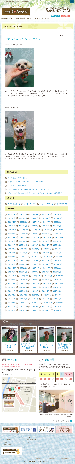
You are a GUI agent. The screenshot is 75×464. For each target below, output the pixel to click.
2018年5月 (57, 287)
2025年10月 (12, 222)
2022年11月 (12, 249)
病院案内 (6, 442)
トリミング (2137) (46, 204)
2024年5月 (34, 233)
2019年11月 (24, 276)
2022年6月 (12, 253)
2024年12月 (12, 230)
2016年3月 (12, 310)
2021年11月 (36, 256)
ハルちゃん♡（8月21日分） (18, 178)
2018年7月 (34, 287)
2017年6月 (12, 299)
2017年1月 (12, 302)
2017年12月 (57, 291)
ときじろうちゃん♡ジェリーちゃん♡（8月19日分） (26, 181)
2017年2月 (57, 299)
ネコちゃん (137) (14, 204)
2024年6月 (23, 233)
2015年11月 (58, 310)
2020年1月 (57, 272)
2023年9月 (12, 241)
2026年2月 (23, 218)
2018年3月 (23, 291)
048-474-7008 (6, 375)
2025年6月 (58, 222)
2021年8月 (12, 260)
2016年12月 (23, 302)
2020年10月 (12, 268)
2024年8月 (59, 230)
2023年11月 (47, 237)
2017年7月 (58, 295)
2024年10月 (36, 230)
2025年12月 (46, 218)
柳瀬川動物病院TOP (7, 18)
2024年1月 (23, 237)
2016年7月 (23, 306)
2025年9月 (24, 222)
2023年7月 (34, 241)
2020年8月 (35, 268)
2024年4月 (46, 233)
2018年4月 (12, 291)
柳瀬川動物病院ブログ (23, 18)
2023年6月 (46, 241)
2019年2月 (12, 283)
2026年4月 (57, 214)
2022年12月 (57, 245)
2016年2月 (23, 310)
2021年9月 (59, 256)
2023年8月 (23, 241)
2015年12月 (46, 310)
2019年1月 (23, 283)
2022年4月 (34, 253)
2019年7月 (12, 279)
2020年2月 (46, 272)
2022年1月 (12, 256)
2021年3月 (12, 264)
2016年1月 (34, 310)
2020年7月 (46, 268)
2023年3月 (23, 245)
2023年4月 (12, 245)
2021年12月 (23, 256)
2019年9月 (48, 276)
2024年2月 (12, 237)
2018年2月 (34, 291)
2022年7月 (58, 249)
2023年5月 (57, 241)
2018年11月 (47, 283)
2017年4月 (34, 299)
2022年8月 (47, 249)
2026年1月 (34, 218)
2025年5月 (12, 226)
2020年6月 (58, 268)
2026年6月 (34, 214)
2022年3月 (46, 253)
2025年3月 (34, 226)
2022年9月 (36, 249)
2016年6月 (34, 306)
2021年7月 (23, 260)
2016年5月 (46, 306)
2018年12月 (35, 283)
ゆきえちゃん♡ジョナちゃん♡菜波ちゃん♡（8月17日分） (29, 189)
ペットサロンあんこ (32, 439)
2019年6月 (23, 279)
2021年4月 (57, 260)
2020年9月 (24, 268)
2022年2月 (57, 253)
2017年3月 (46, 299)
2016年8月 (12, 306)
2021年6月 (34, 260)
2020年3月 (34, 272)
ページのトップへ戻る (60, 421)
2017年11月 (12, 295)
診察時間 (65, 16)
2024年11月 (24, 230)
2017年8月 (47, 295)
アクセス (54, 16)
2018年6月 (46, 287)
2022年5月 (23, 253)
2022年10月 (24, 249)
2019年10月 (36, 276)
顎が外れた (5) (62, 204)
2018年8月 (23, 287)
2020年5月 (12, 272)
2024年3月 (57, 233)
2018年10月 (59, 283)
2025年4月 (23, 226)
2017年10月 (24, 295)
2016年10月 (48, 302)
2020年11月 (58, 264)
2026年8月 (12, 214)
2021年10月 (48, 256)
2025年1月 (57, 226)
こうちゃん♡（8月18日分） (18, 185)
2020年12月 (46, 264)
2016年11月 (36, 302)
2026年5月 (46, 214)
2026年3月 (12, 218)
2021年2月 (23, 264)
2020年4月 (23, 272)
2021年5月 (46, 260)
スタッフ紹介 (7, 439)
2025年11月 (58, 218)
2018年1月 (46, 291)
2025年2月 (46, 226)
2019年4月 (46, 279)
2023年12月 (35, 237)
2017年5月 (23, 299)
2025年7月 (46, 222)
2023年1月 (46, 245)
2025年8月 (35, 222)
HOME (6, 437)
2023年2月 (34, 245)
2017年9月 (36, 295)
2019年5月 (34, 279)
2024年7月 (12, 233)
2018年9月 (12, 287)
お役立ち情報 (7, 444)
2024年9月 (48, 230)
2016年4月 (57, 306)
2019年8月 (59, 276)
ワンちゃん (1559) (30, 204)
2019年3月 (57, 279)
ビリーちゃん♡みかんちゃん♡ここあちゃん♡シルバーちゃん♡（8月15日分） (36, 193)
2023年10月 (59, 237)
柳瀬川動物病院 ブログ (21, 323)
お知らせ (29, 442)
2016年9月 (59, 302)
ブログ (28, 437)
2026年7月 (23, 214)
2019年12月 (12, 276)
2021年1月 (34, 264)
